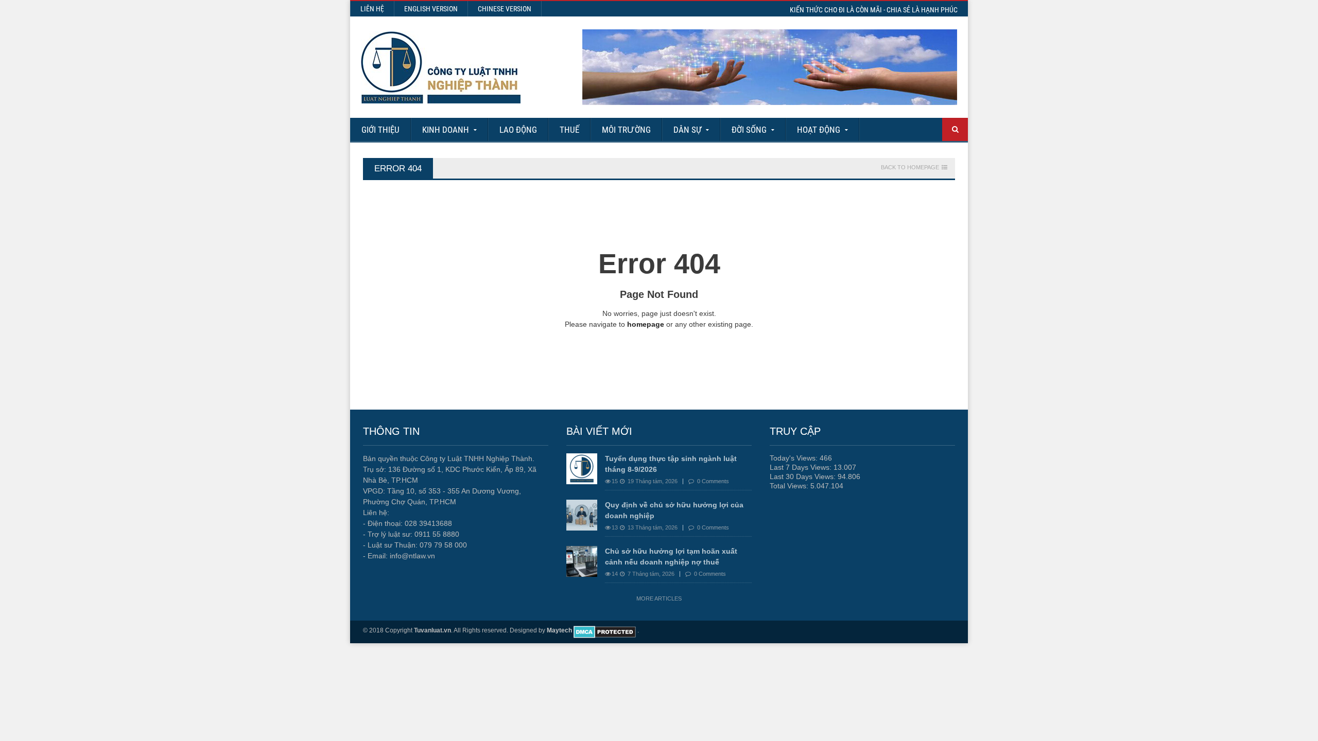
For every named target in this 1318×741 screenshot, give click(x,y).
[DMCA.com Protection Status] (605, 630)
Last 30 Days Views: (804, 476)
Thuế (569, 130)
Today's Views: (795, 458)
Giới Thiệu (380, 130)
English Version (431, 9)
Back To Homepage (910, 167)
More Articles (659, 598)
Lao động (518, 130)
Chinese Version (504, 9)
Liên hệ (372, 9)
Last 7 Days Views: (802, 467)
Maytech (559, 630)
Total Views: (790, 486)
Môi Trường (626, 130)
